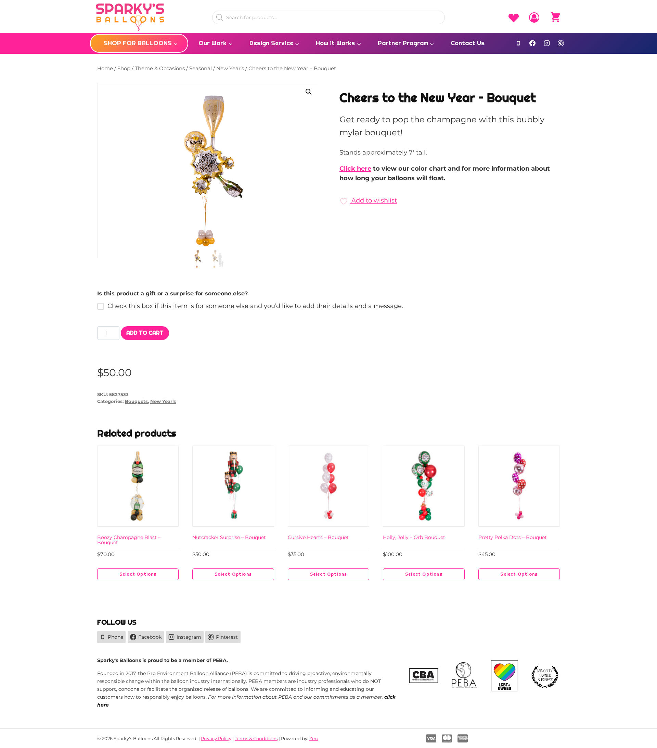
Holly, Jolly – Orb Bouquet (414, 537)
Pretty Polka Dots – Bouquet (512, 537)
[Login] (534, 17)
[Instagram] (547, 43)
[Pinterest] (561, 43)
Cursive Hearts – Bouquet (318, 537)
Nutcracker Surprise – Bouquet (229, 537)
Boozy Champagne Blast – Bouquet (128, 539)
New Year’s (163, 401)
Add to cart (145, 332)
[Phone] (518, 43)
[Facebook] (532, 43)
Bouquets (136, 401)
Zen (313, 738)
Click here (355, 168)
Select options (138, 574)
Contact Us (468, 43)
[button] (308, 92)
